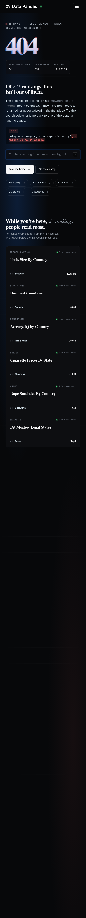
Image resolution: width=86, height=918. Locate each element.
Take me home (17, 169)
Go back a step (47, 169)
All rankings (39, 182)
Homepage (15, 182)
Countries (63, 182)
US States (14, 192)
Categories (38, 192)
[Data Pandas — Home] (24, 6)
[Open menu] (76, 6)
